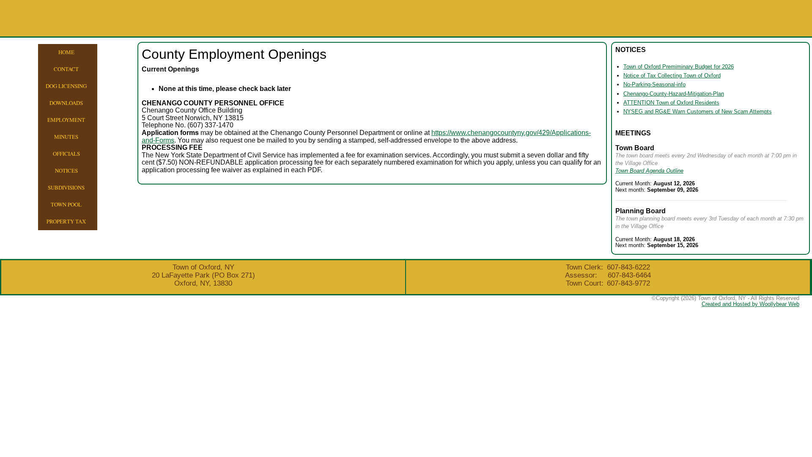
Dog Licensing (66, 86)
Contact (66, 69)
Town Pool (66, 204)
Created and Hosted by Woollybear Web (750, 304)
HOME (66, 52)
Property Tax (66, 221)
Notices (66, 170)
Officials (66, 153)
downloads (66, 103)
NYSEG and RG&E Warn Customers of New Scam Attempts (697, 111)
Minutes (66, 136)
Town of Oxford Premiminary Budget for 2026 (678, 66)
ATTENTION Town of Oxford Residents (671, 102)
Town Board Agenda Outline (649, 171)
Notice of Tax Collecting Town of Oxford (672, 75)
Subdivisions (66, 187)
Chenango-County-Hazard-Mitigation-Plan (673, 94)
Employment (66, 120)
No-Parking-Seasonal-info (654, 84)
